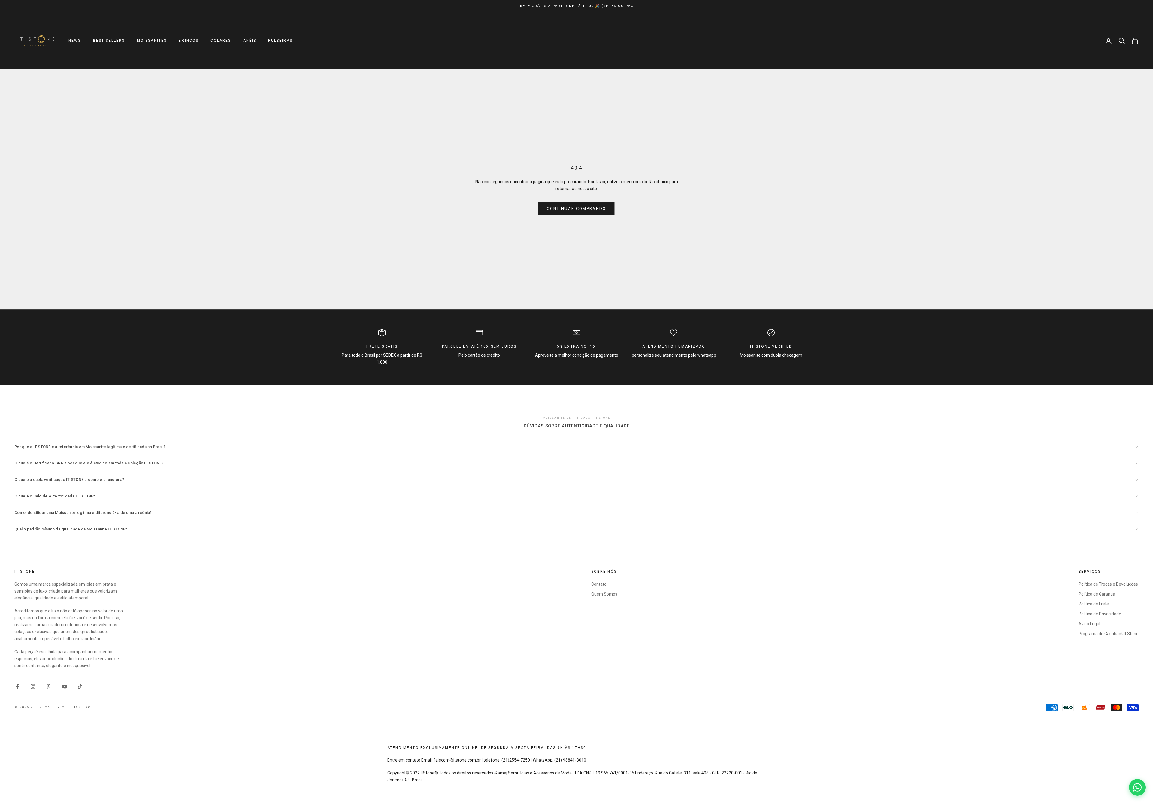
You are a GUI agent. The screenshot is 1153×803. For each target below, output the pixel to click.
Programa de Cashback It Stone (1109, 633)
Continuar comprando (576, 208)
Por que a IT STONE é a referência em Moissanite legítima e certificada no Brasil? (89, 447)
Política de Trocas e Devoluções (1108, 584)
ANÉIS (249, 41)
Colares (220, 41)
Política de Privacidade (1100, 613)
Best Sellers (109, 41)
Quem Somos (604, 594)
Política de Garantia (1097, 594)
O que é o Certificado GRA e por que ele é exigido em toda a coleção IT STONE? (89, 463)
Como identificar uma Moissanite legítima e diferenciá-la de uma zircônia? (83, 512)
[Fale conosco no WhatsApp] (1137, 787)
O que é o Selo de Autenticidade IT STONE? (54, 496)
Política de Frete (1094, 604)
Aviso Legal (1089, 623)
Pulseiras (280, 41)
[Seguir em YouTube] (64, 687)
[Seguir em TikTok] (80, 687)
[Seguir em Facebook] (17, 687)
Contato (599, 584)
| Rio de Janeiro (73, 707)
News (74, 41)
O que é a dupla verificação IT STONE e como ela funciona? (69, 479)
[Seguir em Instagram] (33, 687)
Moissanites (152, 41)
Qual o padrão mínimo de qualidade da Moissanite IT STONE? (70, 529)
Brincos (188, 41)
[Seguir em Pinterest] (49, 687)
